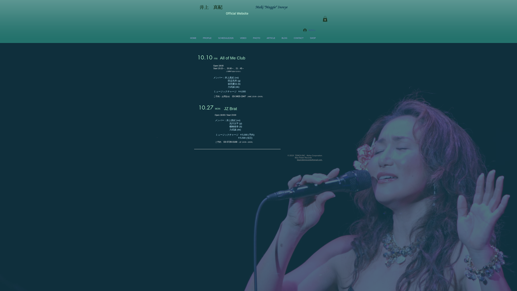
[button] (325, 19)
